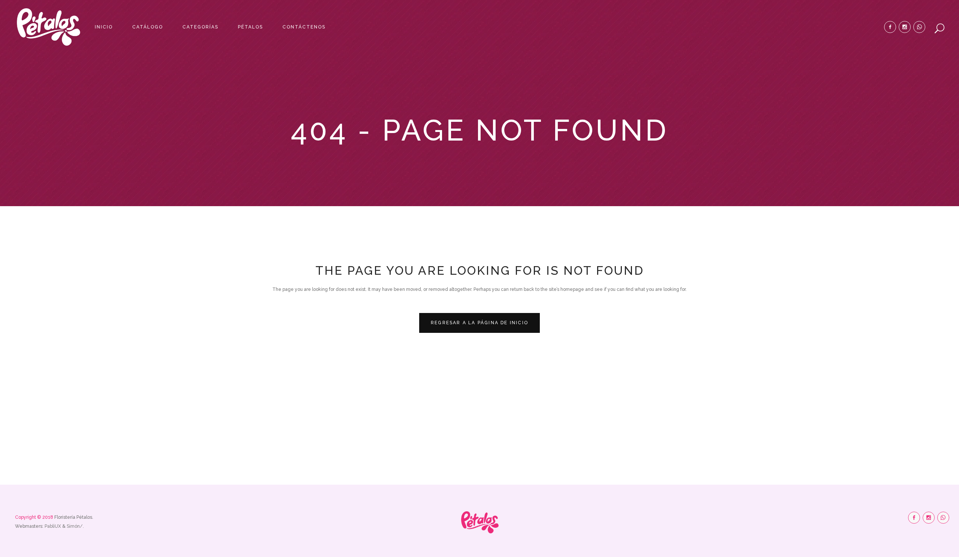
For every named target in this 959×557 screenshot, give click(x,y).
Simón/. (75, 526)
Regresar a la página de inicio (479, 322)
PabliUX (53, 526)
